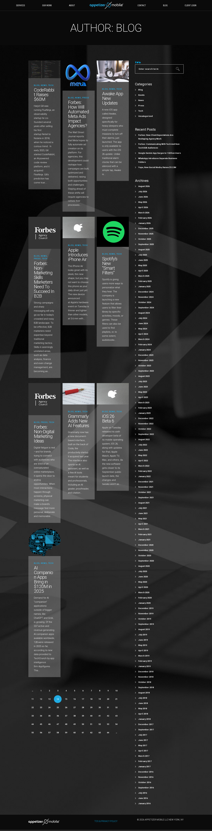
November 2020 (145, 550)
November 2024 (145, 297)
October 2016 (144, 782)
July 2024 (142, 318)
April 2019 (143, 650)
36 (58, 716)
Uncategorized (145, 116)
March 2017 (143, 756)
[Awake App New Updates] (113, 71)
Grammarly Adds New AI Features (78, 420)
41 (100, 716)
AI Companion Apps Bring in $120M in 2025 (43, 579)
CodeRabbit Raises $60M (44, 94)
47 (58, 724)
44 (33, 724)
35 (49, 716)
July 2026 (142, 191)
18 (91, 699)
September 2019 (146, 624)
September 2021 (146, 497)
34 (41, 716)
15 (66, 699)
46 (49, 724)
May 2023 (142, 392)
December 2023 (145, 355)
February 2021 (145, 534)
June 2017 (143, 740)
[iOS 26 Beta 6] (113, 393)
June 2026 (143, 197)
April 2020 (143, 587)
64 (108, 733)
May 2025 (142, 265)
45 (41, 724)
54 (116, 724)
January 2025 (144, 286)
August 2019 (144, 629)
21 (116, 699)
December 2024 (145, 292)
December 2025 (145, 228)
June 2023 (143, 387)
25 (58, 707)
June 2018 (143, 703)
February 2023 (145, 408)
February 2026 (145, 218)
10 (116, 691)
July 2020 (142, 571)
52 (100, 724)
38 (74, 716)
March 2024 (143, 339)
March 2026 (143, 212)
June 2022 (143, 450)
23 (41, 707)
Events (141, 95)
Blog (37, 85)
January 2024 (144, 350)
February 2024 (145, 344)
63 (100, 733)
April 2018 (143, 714)
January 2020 (144, 603)
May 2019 (142, 645)
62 (91, 733)
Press (85, 98)
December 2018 (145, 671)
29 (91, 707)
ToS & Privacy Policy (105, 821)
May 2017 (142, 745)
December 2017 (145, 724)
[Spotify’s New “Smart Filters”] (113, 232)
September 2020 (146, 561)
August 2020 (144, 566)
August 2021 (144, 503)
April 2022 (143, 460)
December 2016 (145, 772)
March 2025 (143, 276)
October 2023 (144, 365)
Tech (51, 85)
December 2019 (145, 608)
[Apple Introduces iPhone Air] (79, 227)
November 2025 (145, 234)
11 (33, 699)
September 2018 (146, 687)
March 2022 (143, 466)
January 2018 (144, 719)
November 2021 (145, 487)
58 (58, 733)
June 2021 (143, 513)
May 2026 (142, 202)
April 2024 (143, 334)
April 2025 (143, 271)
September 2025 (146, 244)
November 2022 (145, 423)
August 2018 (144, 693)
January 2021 (144, 540)
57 (49, 733)
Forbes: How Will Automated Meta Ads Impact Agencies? (78, 114)
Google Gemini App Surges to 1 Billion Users (159, 153)
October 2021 (144, 492)
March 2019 (143, 656)
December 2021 (145, 482)
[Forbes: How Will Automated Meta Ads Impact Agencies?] (79, 75)
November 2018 (145, 677)
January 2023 (144, 413)
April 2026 (143, 207)
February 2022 (145, 471)
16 (74, 699)
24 (49, 707)
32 (116, 707)
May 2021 (142, 518)
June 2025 (143, 260)
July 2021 (142, 508)
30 (100, 707)
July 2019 (142, 634)
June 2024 (143, 323)
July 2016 (142, 793)
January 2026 (144, 223)
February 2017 (145, 761)
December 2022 (145, 418)
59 (66, 733)
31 (108, 707)
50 (83, 724)
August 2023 (144, 376)
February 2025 (145, 281)
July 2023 (142, 381)
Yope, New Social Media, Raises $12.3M (157, 167)
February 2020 (145, 598)
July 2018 (142, 698)
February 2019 (145, 661)
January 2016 (144, 803)
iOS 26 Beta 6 (108, 418)
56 (41, 733)
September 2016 (146, 787)
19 (100, 699)
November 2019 (145, 613)
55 (33, 733)
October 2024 (144, 302)
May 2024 (142, 329)
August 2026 (144, 186)
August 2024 (144, 313)
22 (33, 707)
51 (91, 724)
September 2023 (146, 371)
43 (116, 716)
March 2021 (143, 529)
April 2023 (143, 397)
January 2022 (144, 476)
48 (66, 724)
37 (66, 716)
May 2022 (142, 455)
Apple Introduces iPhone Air (78, 254)
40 (91, 716)
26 (66, 707)
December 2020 (145, 545)
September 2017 (146, 729)
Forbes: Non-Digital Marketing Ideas (44, 434)
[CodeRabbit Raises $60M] (44, 69)
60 (74, 733)
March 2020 (143, 592)
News (44, 85)
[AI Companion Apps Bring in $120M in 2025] (44, 542)
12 (41, 699)
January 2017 (144, 766)
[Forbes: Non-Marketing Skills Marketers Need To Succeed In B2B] (44, 232)
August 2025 (144, 249)
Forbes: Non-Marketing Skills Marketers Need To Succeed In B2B (44, 280)
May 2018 (142, 708)
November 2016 (145, 777)
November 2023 (145, 360)
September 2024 (146, 307)
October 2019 (144, 619)
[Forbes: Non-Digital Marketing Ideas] (44, 399)
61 (83, 733)
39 (83, 716)
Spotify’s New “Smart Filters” (109, 265)
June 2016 (143, 798)
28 (83, 707)
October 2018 (144, 682)
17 (83, 699)
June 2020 (143, 576)
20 (108, 699)
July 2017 (142, 735)
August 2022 (144, 439)
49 (74, 724)
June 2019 (143, 640)
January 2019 (144, 666)
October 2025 (144, 239)
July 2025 (142, 255)
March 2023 (143, 402)
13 (49, 699)
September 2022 (146, 434)
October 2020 (144, 555)
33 (33, 716)
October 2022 (144, 429)
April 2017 (143, 751)
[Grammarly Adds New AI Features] (79, 393)
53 (108, 724)
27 (74, 707)
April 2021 (143, 524)
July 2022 (142, 445)
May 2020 (142, 582)
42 (108, 716)
